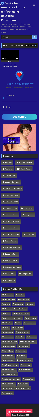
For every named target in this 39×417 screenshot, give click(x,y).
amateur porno (9, 299)
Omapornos (30, 234)
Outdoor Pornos (10, 241)
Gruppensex (29, 215)
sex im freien (29, 379)
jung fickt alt (8, 351)
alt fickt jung (8, 295)
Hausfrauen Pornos (11, 228)
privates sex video (25, 360)
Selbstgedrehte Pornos (13, 267)
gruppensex (8, 337)
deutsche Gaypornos (12, 182)
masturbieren (9, 355)
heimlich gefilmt (9, 346)
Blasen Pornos (10, 175)
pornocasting (8, 360)
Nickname (10, 95)
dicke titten (8, 323)
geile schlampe (23, 332)
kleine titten (22, 351)
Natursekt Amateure (12, 234)
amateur (21, 295)
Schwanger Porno (11, 254)
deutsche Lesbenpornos (13, 188)
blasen (31, 304)
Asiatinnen (8, 169)
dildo (19, 323)
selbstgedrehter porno (12, 379)
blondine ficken (21, 309)
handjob (21, 337)
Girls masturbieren (11, 215)
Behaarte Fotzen (25, 169)
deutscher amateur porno (13, 318)
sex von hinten (9, 384)
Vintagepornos (27, 274)
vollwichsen (8, 388)
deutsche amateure (22, 313)
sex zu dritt (24, 384)
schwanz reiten (26, 370)
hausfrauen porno (10, 341)
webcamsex (8, 393)
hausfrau (32, 337)
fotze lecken (8, 332)
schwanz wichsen (10, 374)
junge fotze (24, 346)
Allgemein (8, 162)
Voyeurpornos (10, 280)
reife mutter (27, 365)
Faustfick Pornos (11, 208)
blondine (7, 309)
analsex (7, 304)
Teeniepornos (9, 274)
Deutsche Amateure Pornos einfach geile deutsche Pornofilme (13, 11)
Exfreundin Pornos (11, 202)
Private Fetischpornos (12, 247)
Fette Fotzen (28, 208)
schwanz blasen (9, 370)
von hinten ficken (23, 388)
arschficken (19, 304)
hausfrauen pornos (28, 341)
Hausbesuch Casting (12, 221)
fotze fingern (19, 327)
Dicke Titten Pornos (11, 195)
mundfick (22, 355)
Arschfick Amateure (25, 162)
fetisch (6, 327)
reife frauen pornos (11, 365)
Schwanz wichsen (11, 260)
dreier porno (30, 323)
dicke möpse (32, 318)
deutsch (7, 313)
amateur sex (24, 299)
